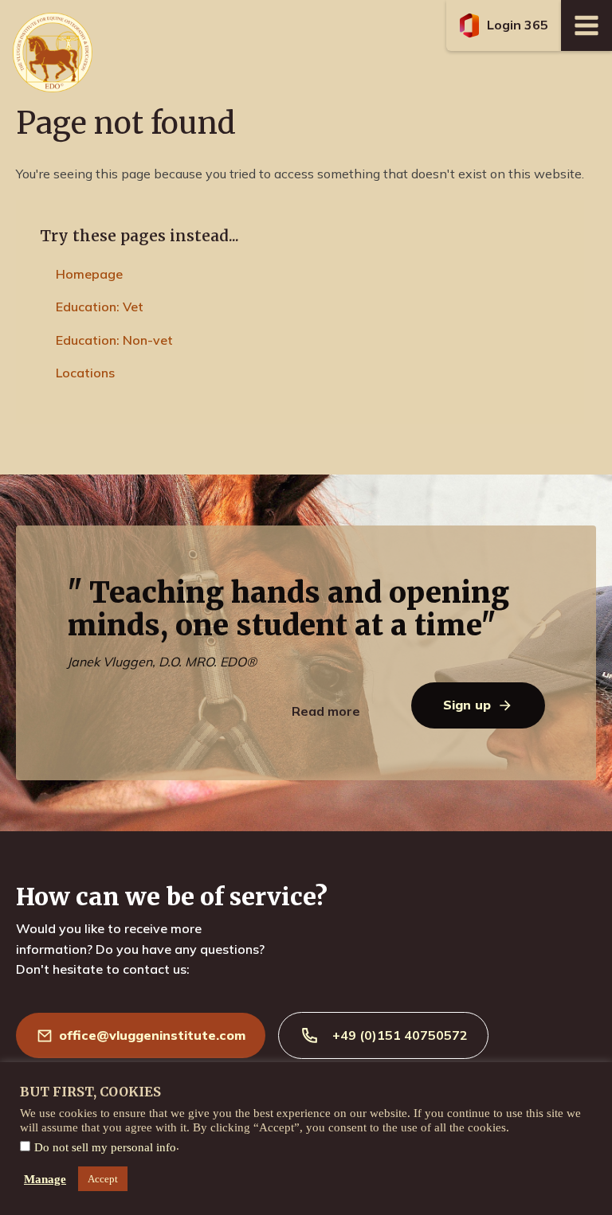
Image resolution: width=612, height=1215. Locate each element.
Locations (85, 373)
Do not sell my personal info (105, 1147)
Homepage (89, 274)
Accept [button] (103, 1179)
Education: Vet (99, 306)
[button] (503, 25)
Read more (326, 711)
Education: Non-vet (114, 340)
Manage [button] (45, 1179)
